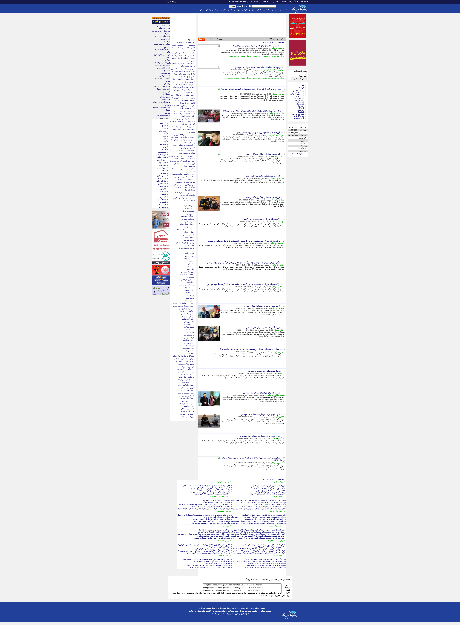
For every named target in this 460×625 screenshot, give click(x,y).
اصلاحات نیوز (161, 178)
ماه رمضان (256, 56)
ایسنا (283, 200)
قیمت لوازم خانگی (187, 409)
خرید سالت (166, 99)
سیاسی (274, 10)
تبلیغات (221, 555)
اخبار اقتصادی (161, 160)
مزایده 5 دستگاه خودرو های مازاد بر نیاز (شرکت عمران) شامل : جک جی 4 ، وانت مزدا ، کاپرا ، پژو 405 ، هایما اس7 (243, 521)
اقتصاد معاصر (161, 205)
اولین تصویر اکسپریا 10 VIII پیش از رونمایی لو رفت (266, 563)
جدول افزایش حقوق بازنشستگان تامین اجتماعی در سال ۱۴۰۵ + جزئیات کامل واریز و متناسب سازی (249, 532)
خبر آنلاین (281, 352)
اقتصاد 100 (162, 191)
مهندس (236, 56)
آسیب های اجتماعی (187, 414)
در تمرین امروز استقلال (185, 366)
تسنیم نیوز (281, 463)
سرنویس (281, 48)
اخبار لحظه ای (161, 168)
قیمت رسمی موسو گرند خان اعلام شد (216, 500)
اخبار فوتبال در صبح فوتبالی (276, 540)
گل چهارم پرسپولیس (186, 395)
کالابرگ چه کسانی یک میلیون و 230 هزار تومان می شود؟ (210, 488)
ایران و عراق (189, 287)
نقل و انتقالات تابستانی (186, 364)
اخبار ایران (162, 162)
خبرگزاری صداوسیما (277, 70)
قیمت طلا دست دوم (163, 26)
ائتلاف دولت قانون (187, 314)
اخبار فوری (162, 165)
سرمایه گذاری (189, 222)
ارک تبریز (190, 266)
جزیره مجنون (189, 256)
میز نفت (282, 373)
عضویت (169, 1)
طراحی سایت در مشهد (162, 44)
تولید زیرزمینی (189, 322)
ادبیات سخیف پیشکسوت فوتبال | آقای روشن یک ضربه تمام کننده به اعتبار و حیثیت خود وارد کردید (183, 81)
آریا (165, 133)
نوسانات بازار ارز (188, 401)
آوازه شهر (162, 144)
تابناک (283, 330)
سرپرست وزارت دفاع (186, 403)
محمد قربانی (189, 298)
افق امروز (162, 186)
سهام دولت (190, 282)
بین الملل (209, 10)
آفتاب (164, 139)
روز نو (276, 482)
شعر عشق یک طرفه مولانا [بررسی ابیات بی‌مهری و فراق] (209, 567)
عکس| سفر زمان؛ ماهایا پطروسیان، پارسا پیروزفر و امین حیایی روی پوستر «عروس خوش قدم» (196, 551)
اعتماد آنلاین (162, 184)
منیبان (282, 156)
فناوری (223, 10)
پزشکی (236, 10)
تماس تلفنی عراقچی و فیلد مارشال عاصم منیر (214, 532)
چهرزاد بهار (190, 245)
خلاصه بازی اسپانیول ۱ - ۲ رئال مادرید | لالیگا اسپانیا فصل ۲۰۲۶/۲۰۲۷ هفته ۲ (258, 549)
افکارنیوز (281, 308)
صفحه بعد (281, 42)
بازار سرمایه (189, 208)
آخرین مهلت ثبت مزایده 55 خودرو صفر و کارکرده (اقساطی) (263, 515)
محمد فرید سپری (188, 240)
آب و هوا (291, 1)
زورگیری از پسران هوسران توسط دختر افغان (269, 486)
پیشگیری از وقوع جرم (186, 309)
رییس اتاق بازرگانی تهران (185, 243)
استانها (201, 10)
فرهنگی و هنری (188, 338)
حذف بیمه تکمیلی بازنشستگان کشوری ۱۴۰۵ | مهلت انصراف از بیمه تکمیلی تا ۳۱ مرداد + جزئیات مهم (249, 536)
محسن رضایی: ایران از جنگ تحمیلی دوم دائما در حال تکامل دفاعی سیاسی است (184, 113)
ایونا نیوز (276, 496)
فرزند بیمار (190, 295)
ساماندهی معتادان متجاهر (185, 229)
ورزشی (251, 10)
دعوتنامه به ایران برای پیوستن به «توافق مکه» (213, 530)
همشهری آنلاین (279, 395)
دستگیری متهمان (188, 219)
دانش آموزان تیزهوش (186, 285)
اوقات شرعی (282, 1)
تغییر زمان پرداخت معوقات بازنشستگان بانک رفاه (267, 494)
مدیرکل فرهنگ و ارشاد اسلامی (183, 356)
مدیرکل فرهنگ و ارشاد (186, 380)
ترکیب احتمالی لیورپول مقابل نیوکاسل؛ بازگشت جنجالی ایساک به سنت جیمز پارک (256, 551)
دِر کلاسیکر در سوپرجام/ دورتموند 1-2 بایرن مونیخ (212, 494)
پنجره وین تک (165, 73)
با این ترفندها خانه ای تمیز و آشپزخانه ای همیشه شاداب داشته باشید (206, 486)
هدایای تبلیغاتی (165, 97)
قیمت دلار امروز (164, 76)
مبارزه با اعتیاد (189, 406)
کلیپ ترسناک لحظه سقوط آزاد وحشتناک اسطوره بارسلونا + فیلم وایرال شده (183, 58)
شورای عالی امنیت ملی (185, 374)
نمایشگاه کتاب (189, 330)
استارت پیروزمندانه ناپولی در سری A (217, 517)
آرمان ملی (162, 131)
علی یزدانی (190, 269)
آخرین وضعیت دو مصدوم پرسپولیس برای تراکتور (213, 549)
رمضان (230, 56)
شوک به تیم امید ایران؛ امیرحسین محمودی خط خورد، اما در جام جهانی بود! (258, 500)
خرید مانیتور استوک (163, 89)
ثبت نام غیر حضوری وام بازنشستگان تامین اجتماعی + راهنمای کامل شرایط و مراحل (255, 534)
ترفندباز (282, 265)
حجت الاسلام (189, 293)
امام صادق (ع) (189, 227)
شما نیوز (282, 94)
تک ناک (276, 555)
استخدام (265, 1)
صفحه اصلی (304, 1)
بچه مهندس (266, 56)
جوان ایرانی (280, 113)
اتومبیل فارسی (161, 155)
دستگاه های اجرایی (187, 398)
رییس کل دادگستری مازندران (183, 303)
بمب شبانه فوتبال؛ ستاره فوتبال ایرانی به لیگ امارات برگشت (263, 506)
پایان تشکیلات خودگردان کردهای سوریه (271, 490)
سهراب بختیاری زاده (187, 224)
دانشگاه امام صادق (187, 216)
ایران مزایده (274, 511)
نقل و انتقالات (189, 327)
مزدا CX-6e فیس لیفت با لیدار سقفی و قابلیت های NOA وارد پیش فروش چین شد (201, 504)
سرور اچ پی (166, 70)
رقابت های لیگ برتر (187, 390)
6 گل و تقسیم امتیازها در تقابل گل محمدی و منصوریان (211, 523)
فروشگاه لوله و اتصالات (161, 63)
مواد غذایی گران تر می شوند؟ (219, 547)
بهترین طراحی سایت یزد (161, 86)
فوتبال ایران (190, 345)
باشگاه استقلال (188, 324)
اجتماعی (259, 10)
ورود (174, 1)
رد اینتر (191, 261)
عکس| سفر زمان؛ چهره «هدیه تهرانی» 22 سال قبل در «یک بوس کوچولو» (204, 545)
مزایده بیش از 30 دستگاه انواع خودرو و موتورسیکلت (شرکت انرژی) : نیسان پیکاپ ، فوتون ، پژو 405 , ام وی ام (245, 523)
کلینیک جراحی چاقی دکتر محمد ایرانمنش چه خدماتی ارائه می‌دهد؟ (206, 559)
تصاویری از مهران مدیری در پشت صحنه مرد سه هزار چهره (264, 545)
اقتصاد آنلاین (162, 199)
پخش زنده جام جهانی (162, 65)
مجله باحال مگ (164, 28)
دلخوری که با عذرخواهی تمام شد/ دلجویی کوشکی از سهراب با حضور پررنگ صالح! (182, 129)
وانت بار (167, 84)
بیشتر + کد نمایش (297, 154)
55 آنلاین (281, 287)
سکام (192, 251)
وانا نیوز (282, 417)
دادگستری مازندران (187, 311)
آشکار (164, 136)
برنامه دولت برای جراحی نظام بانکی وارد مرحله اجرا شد (210, 492)
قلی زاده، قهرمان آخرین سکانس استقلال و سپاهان (212, 538)
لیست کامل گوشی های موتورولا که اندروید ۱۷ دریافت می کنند (263, 565)
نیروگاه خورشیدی (188, 417)
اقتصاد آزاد (220, 540)
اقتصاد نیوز (162, 207)
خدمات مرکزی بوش (163, 115)
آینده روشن (162, 152)
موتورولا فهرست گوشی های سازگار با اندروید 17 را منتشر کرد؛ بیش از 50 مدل (183, 187)
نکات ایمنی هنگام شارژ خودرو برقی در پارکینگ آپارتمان (211, 506)
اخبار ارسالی (161, 157)
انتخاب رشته (189, 351)
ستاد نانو (191, 264)
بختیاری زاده (189, 214)
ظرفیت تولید (189, 301)
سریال (249, 56)
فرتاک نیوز (281, 243)
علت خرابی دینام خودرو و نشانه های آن (216, 502)
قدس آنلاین (281, 178)
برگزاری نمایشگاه (187, 316)
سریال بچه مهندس (278, 56)
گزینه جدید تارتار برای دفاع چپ (183, 53)
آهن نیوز (163, 149)
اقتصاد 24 (163, 194)
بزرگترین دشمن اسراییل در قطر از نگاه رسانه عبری (211, 519)
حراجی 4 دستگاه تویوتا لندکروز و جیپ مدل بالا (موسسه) (265, 519)
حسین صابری (189, 253)
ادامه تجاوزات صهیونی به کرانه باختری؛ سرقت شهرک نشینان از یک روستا (204, 515)
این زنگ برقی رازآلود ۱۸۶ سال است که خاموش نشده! (265, 559)
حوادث (217, 10)
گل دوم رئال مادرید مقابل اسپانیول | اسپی (270, 547)
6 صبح (164, 126)
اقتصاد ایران (162, 202)
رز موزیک (166, 113)
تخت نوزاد (166, 47)
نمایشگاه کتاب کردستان (185, 369)
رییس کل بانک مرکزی (186, 393)
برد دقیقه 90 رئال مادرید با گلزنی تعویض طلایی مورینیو (211, 521)
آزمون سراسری (188, 340)
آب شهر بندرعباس (187, 280)
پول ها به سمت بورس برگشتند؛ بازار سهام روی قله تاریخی (264, 567)
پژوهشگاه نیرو (189, 335)
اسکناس (163, 173)
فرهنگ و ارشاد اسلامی (186, 377)
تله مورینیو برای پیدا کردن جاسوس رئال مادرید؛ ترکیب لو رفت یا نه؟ (261, 502)
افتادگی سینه (189, 237)
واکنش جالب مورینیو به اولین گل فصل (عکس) (213, 536)
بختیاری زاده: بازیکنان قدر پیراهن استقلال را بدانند (267, 488)
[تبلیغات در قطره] (161, 23)
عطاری (167, 60)
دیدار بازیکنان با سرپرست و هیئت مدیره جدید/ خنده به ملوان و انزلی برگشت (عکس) (200, 534)
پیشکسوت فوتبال (188, 211)
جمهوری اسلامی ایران (186, 385)
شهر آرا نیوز (280, 135)
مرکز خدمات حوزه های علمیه (183, 359)
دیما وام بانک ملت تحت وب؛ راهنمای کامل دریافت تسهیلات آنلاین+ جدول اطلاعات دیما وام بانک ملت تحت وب (246, 530)
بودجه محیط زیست (187, 274)
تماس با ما (273, 1)
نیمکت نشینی (189, 353)
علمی (230, 10)
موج (283, 222)
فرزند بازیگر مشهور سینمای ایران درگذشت (269, 492)
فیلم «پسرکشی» (188, 235)
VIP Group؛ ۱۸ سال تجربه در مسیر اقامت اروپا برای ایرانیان (208, 565)
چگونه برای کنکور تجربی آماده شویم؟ (217, 563)
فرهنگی (244, 10)
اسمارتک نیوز (161, 176)
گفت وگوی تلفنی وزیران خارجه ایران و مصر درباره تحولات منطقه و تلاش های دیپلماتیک (182, 121)
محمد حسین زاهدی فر (186, 248)
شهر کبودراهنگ (188, 258)
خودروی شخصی (188, 348)
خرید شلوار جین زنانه (162, 36)
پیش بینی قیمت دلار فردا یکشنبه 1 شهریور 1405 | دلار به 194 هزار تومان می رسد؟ (182, 163)
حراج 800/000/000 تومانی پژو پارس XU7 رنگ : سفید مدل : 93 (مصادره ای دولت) (255, 517)
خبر (297, 1)
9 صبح (164, 128)
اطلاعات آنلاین (161, 181)
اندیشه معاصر (274, 526)
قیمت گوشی (165, 39)
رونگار (222, 526)
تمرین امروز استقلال (186, 382)
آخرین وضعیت (189, 290)
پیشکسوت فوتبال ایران (186, 372)
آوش (164, 147)
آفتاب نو (163, 141)
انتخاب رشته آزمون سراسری (183, 306)
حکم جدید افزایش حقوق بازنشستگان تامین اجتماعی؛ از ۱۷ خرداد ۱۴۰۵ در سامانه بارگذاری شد (251, 538)
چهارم (243, 56)
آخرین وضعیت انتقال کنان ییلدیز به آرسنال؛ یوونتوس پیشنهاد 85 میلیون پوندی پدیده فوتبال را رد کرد (250, 508)
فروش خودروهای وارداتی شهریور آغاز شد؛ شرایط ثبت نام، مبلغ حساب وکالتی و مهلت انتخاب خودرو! (194, 508)
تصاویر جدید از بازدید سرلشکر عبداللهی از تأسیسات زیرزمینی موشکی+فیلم (184, 89)
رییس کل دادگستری (187, 319)
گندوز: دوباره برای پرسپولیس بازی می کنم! (269, 504)
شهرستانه (190, 277)
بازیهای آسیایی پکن (187, 272)
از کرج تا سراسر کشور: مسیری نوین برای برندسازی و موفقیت (208, 553)
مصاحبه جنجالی (188, 332)
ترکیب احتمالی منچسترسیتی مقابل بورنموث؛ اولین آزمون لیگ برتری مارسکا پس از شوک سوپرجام (250, 553)
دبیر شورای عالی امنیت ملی (184, 361)
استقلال (163, 170)
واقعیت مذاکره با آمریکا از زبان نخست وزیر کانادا (213, 490)
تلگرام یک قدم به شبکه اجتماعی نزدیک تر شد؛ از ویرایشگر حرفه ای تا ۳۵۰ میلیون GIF (254, 561)
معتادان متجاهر (189, 232)
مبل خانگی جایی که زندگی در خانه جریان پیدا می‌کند (211, 561)
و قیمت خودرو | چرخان (216, 496)
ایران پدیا (167, 41)
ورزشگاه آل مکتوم (187, 411)
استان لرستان (189, 343)
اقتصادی (267, 10)
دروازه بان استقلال (187, 388)
